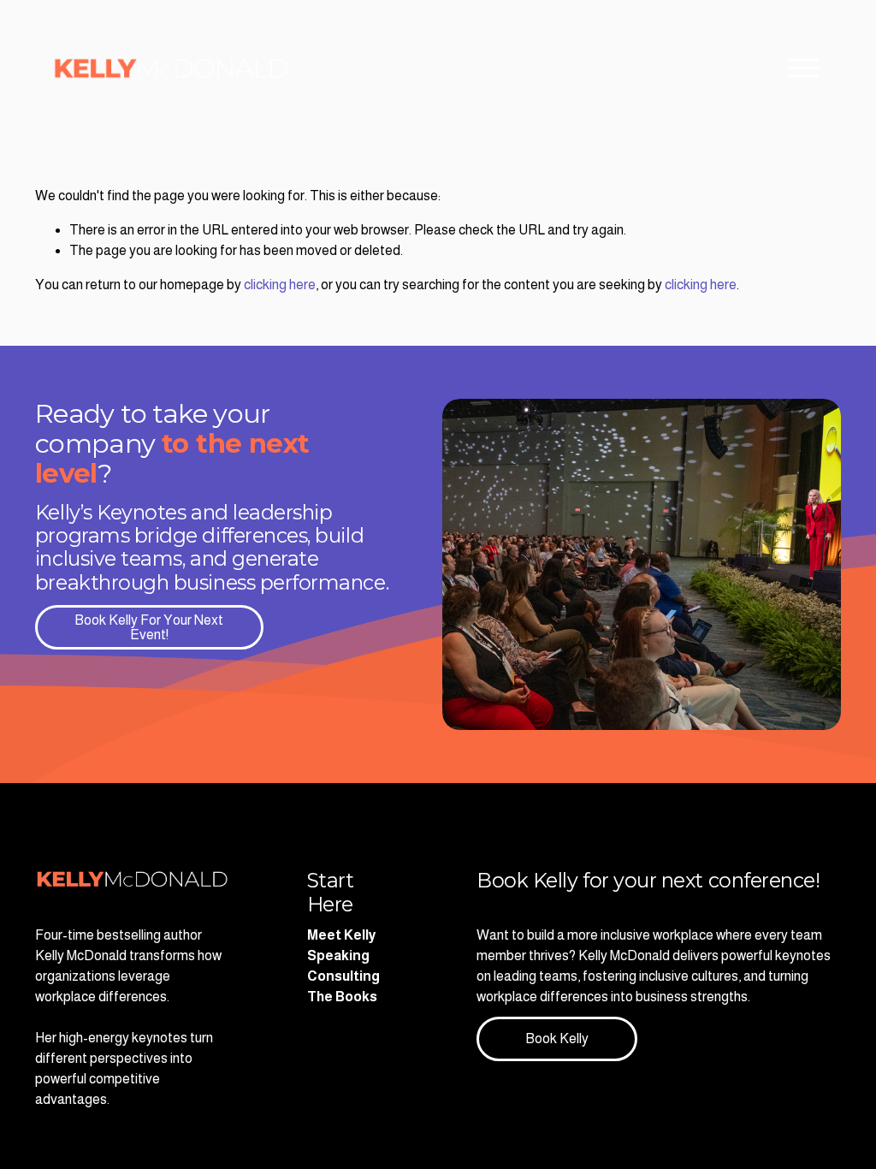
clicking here (280, 284)
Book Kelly (557, 1038)
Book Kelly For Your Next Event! (148, 627)
